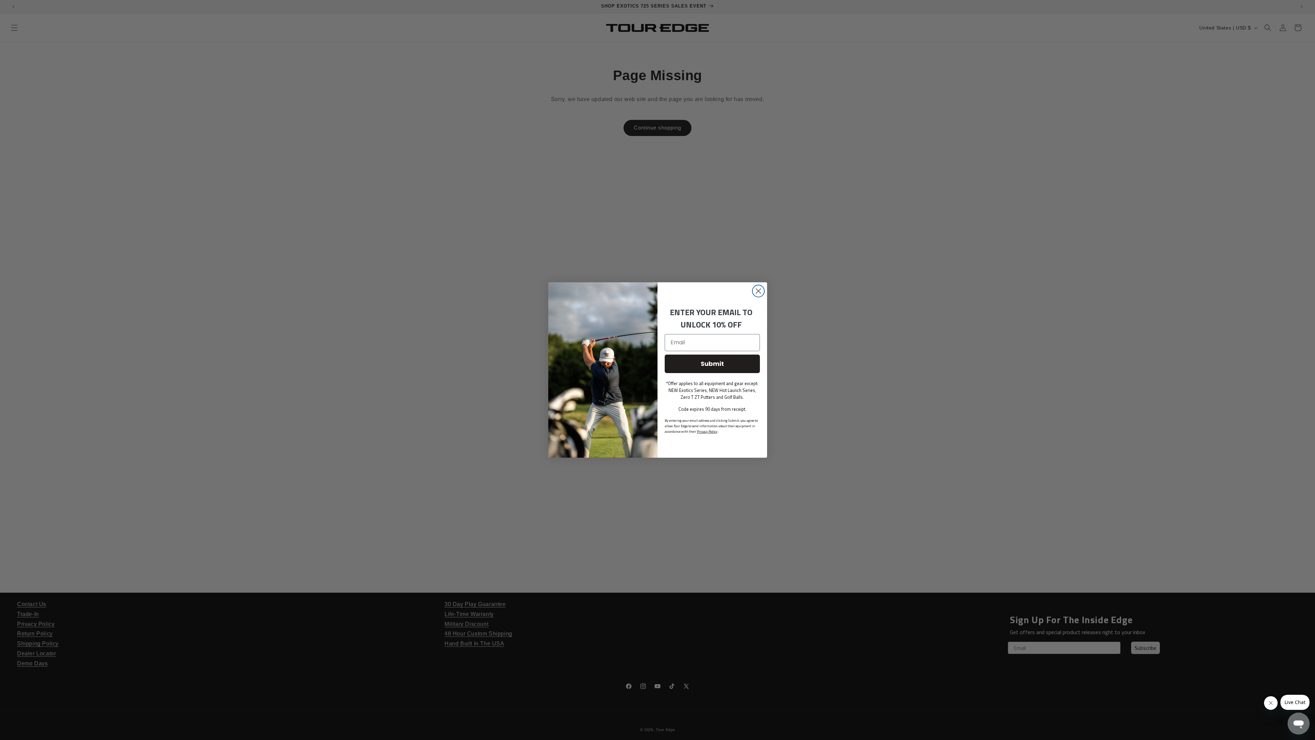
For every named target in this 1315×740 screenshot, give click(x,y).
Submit (712, 363)
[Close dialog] (758, 291)
